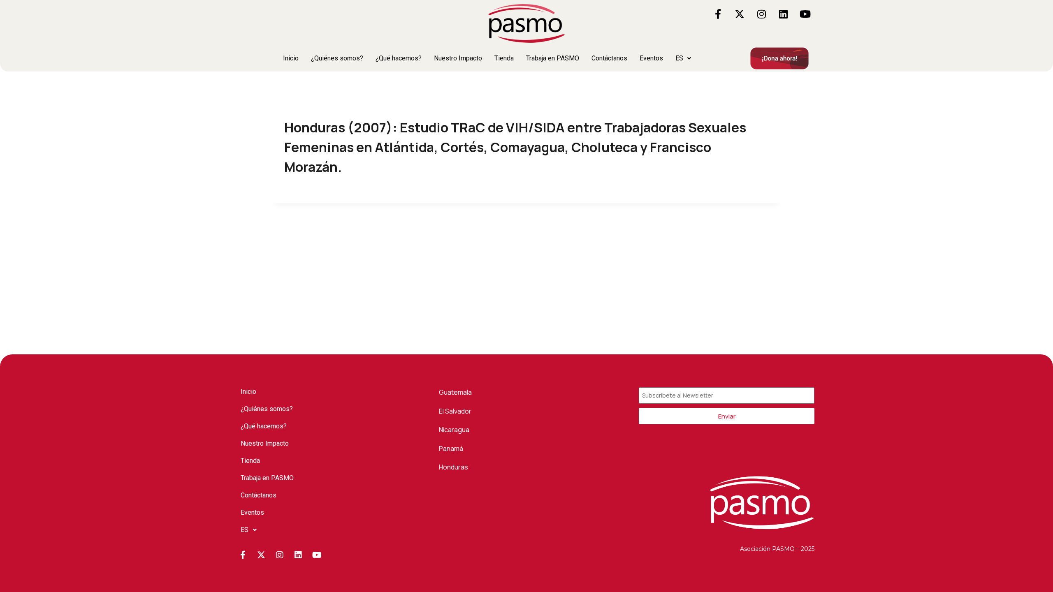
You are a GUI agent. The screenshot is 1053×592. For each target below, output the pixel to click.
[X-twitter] (739, 14)
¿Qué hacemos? (399, 58)
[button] (683, 58)
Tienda (504, 58)
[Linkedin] (783, 14)
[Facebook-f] (718, 14)
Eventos (651, 58)
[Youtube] (805, 14)
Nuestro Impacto (458, 58)
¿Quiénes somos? (337, 58)
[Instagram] (761, 14)
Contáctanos (609, 58)
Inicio (291, 58)
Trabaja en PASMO (552, 58)
